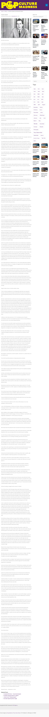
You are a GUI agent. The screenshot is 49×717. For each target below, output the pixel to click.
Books (41, 107)
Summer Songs (36, 138)
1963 (38, 96)
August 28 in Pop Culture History (36, 151)
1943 (39, 91)
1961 (42, 94)
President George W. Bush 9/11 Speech (11, 695)
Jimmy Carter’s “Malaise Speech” (10, 697)
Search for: (35, 14)
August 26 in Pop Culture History (36, 163)
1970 (34, 99)
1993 (35, 104)
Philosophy (36, 129)
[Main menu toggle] (46, 5)
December (36, 112)
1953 (43, 91)
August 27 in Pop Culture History (44, 151)
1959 (34, 94)
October (35, 126)
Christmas (35, 109)
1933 (35, 91)
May (40, 120)
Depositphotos (10, 712)
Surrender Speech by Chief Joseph (10, 698)
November (42, 123)
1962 (34, 96)
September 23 (14, 16)
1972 (38, 99)
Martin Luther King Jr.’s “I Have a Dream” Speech (44, 75)
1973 (42, 99)
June (44, 118)
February (35, 115)
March (35, 120)
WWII (35, 140)
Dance (41, 109)
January (35, 118)
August (43, 104)
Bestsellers (36, 107)
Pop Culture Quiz (38, 132)
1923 (43, 88)
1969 (43, 96)
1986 (42, 102)
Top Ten (43, 138)
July (40, 118)
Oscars (41, 126)
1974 (34, 102)
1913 (39, 88)
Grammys (42, 115)
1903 (35, 88)
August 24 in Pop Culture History (36, 175)
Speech (42, 135)
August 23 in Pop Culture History (44, 175)
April (39, 104)
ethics (41, 112)
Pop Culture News (17, 712)
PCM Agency (15, 705)
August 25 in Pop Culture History (44, 163)
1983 (38, 102)
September (36, 135)
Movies (35, 123)
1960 (38, 94)
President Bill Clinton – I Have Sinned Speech (12, 693)
